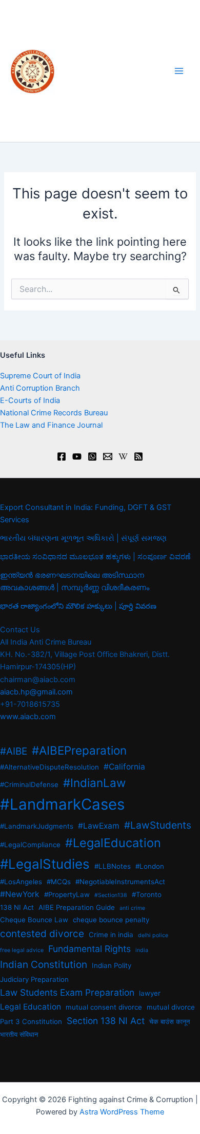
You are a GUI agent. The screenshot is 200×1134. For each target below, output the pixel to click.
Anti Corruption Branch (40, 388)
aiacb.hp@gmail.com (36, 692)
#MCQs (59, 881)
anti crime (132, 908)
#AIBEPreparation (79, 750)
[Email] (107, 456)
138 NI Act (17, 907)
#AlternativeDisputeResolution (49, 767)
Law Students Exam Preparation (67, 992)
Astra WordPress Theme (121, 1112)
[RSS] (138, 456)
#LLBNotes (112, 866)
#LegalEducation (113, 842)
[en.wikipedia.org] (123, 456)
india (141, 950)
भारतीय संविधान (19, 1034)
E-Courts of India (30, 400)
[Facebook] (61, 456)
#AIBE (13, 751)
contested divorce (42, 934)
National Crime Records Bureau (54, 412)
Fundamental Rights (89, 948)
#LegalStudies (45, 864)
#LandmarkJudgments (36, 826)
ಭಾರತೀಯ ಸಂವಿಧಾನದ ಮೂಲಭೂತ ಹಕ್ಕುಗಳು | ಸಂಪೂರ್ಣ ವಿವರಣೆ (95, 556)
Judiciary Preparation (34, 979)
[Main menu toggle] (179, 71)
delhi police (153, 935)
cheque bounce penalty (111, 920)
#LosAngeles (21, 881)
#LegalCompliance (30, 844)
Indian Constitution (43, 965)
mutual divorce (171, 1007)
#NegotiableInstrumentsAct (120, 881)
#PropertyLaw (67, 894)
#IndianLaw (94, 783)
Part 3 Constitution (31, 1021)
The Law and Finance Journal (51, 425)
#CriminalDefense (29, 784)
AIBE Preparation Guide (76, 907)
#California (124, 767)
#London (149, 866)
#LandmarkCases (62, 804)
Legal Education (30, 1007)
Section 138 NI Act (106, 1020)
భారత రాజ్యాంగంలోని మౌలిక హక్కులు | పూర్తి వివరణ (78, 606)
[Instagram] (92, 456)
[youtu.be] (77, 456)
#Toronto (147, 894)
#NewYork (19, 894)
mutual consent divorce (104, 1007)
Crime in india (111, 934)
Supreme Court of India (40, 375)
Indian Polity (111, 965)
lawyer (150, 993)
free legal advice (22, 950)
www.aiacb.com (28, 716)
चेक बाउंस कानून (169, 1021)
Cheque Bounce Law (34, 920)
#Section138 (110, 895)
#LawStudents (157, 825)
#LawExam (98, 826)
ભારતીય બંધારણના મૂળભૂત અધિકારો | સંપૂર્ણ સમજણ (83, 538)
